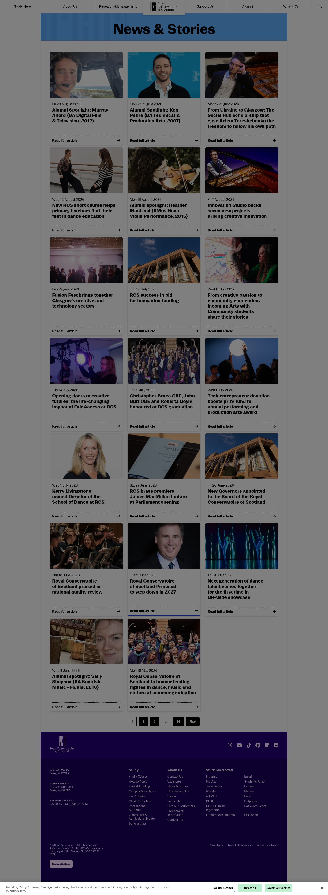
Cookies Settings (223, 887)
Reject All (250, 887)
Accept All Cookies (278, 887)
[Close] (322, 888)
